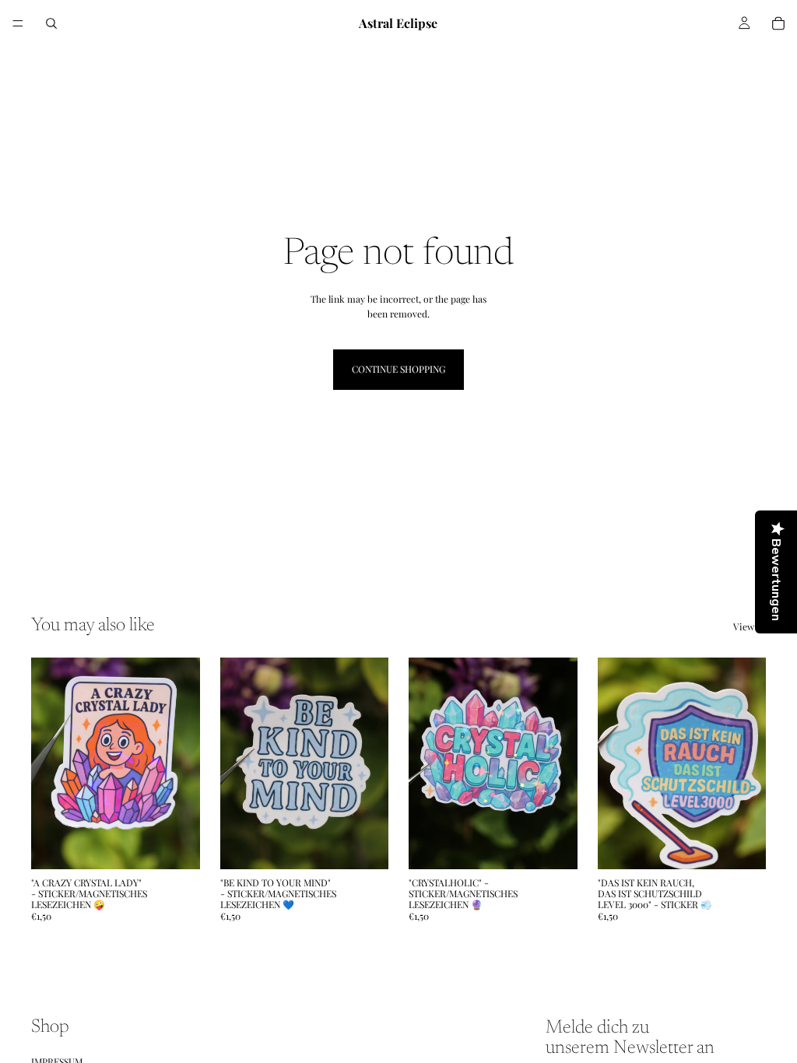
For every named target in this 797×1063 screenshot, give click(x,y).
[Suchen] (51, 23)
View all (749, 626)
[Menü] (18, 23)
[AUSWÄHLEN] (176, 845)
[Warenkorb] (778, 23)
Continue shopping (398, 369)
